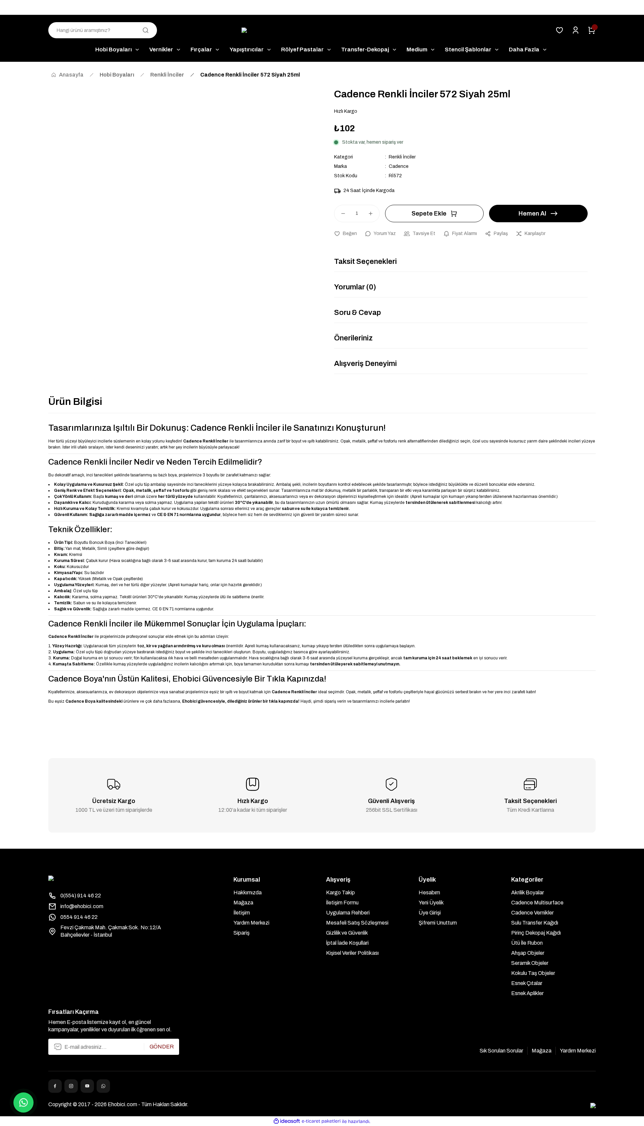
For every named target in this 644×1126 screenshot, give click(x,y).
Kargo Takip (340, 892)
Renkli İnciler (402, 156)
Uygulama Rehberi (348, 913)
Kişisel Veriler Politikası (352, 953)
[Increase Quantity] (374, 213)
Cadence (399, 166)
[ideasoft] (286, 1121)
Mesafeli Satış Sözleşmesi (357, 923)
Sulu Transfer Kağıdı (534, 923)
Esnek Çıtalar (526, 983)
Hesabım (429, 892)
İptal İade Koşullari (347, 943)
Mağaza (243, 902)
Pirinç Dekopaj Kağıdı (536, 933)
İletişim (241, 913)
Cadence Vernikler (532, 913)
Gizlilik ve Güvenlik (347, 933)
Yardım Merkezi (251, 923)
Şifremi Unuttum (438, 923)
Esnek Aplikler (527, 993)
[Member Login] (576, 30)
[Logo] (322, 30)
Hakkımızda (247, 892)
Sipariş (241, 933)
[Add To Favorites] (345, 233)
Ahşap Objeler (527, 953)
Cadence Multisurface (537, 902)
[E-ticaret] (321, 1121)
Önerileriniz (353, 338)
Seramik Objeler (529, 963)
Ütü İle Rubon (527, 943)
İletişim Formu (342, 902)
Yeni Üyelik (431, 902)
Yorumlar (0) (355, 287)
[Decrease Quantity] (340, 213)
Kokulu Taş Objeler (533, 973)
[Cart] (592, 30)
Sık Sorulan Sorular (501, 1050)
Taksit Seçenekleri (365, 261)
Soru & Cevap (357, 313)
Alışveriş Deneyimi (365, 364)
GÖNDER (162, 1046)
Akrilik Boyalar (527, 892)
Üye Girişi (430, 913)
